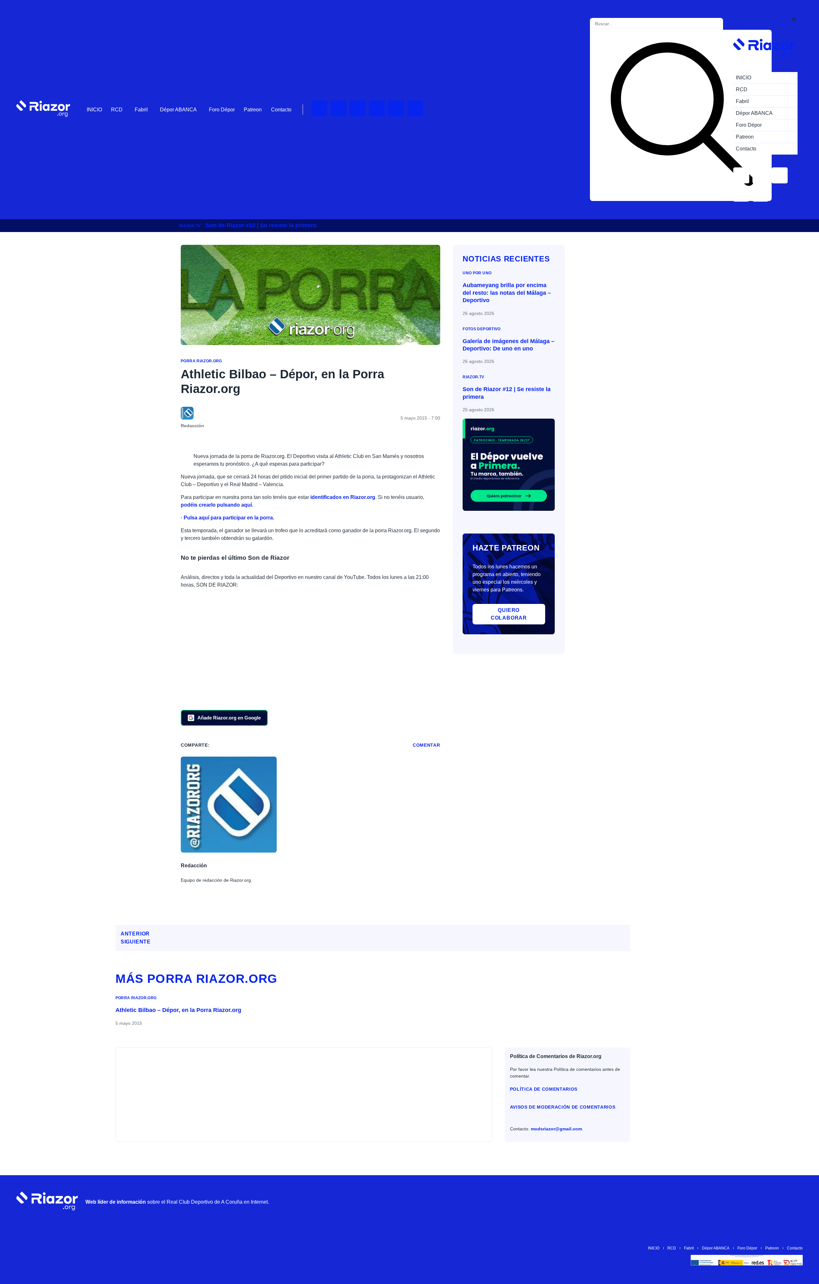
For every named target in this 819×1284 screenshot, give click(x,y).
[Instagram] (358, 108)
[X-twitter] (377, 108)
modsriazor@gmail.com (556, 1128)
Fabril (141, 109)
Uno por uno (477, 273)
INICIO (94, 109)
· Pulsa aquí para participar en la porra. (227, 517)
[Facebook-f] (415, 108)
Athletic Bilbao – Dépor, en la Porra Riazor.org (178, 1010)
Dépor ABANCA (178, 109)
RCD (117, 109)
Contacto (281, 109)
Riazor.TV (190, 226)
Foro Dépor (222, 109)
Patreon (253, 109)
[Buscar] (682, 115)
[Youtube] (319, 108)
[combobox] (624, 24)
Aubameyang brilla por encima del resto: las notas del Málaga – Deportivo (507, 292)
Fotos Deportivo (481, 329)
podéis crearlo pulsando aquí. (217, 505)
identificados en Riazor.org (342, 497)
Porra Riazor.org (201, 361)
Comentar (426, 745)
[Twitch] (338, 108)
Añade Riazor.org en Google (229, 717)
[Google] (795, 1201)
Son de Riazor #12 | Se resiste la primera (261, 225)
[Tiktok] (396, 108)
